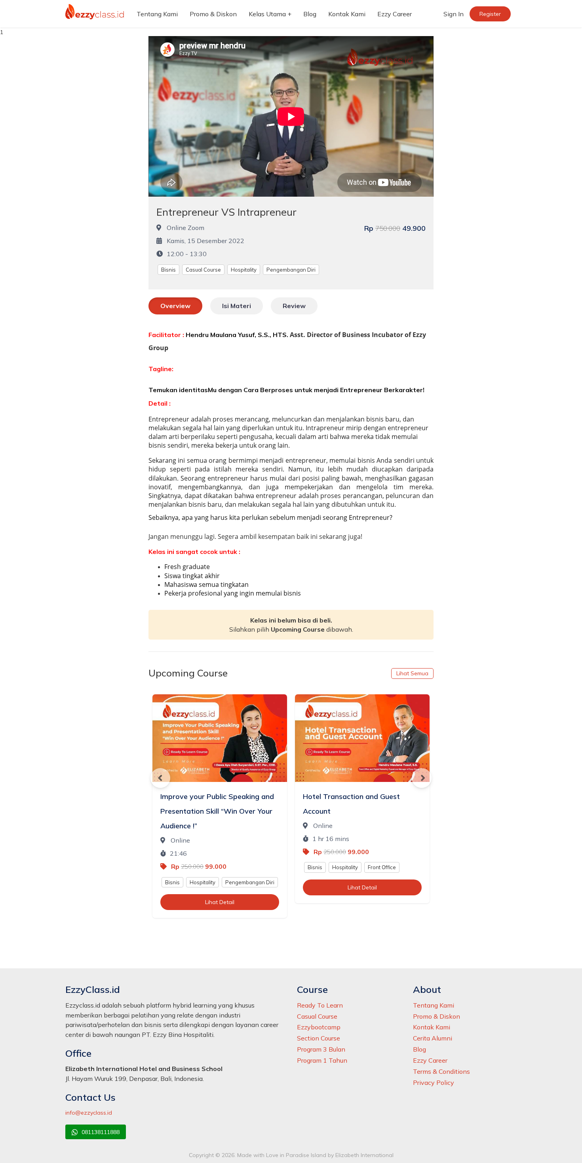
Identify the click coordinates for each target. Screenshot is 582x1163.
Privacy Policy (433, 1082)
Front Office (382, 867)
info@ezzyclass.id (88, 1112)
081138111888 (100, 1132)
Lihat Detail (219, 902)
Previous (160, 778)
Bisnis (168, 269)
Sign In (453, 14)
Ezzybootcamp (318, 1027)
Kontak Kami (346, 14)
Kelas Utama (267, 14)
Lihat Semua (412, 673)
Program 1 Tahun (322, 1060)
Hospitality (244, 269)
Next (422, 778)
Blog (309, 14)
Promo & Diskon (213, 14)
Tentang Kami (157, 14)
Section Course (318, 1038)
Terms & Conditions (441, 1071)
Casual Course (203, 269)
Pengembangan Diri (291, 269)
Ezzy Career (394, 14)
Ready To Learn (320, 1005)
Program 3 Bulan (321, 1049)
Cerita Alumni (432, 1038)
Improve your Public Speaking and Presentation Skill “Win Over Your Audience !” (217, 811)
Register (490, 13)
